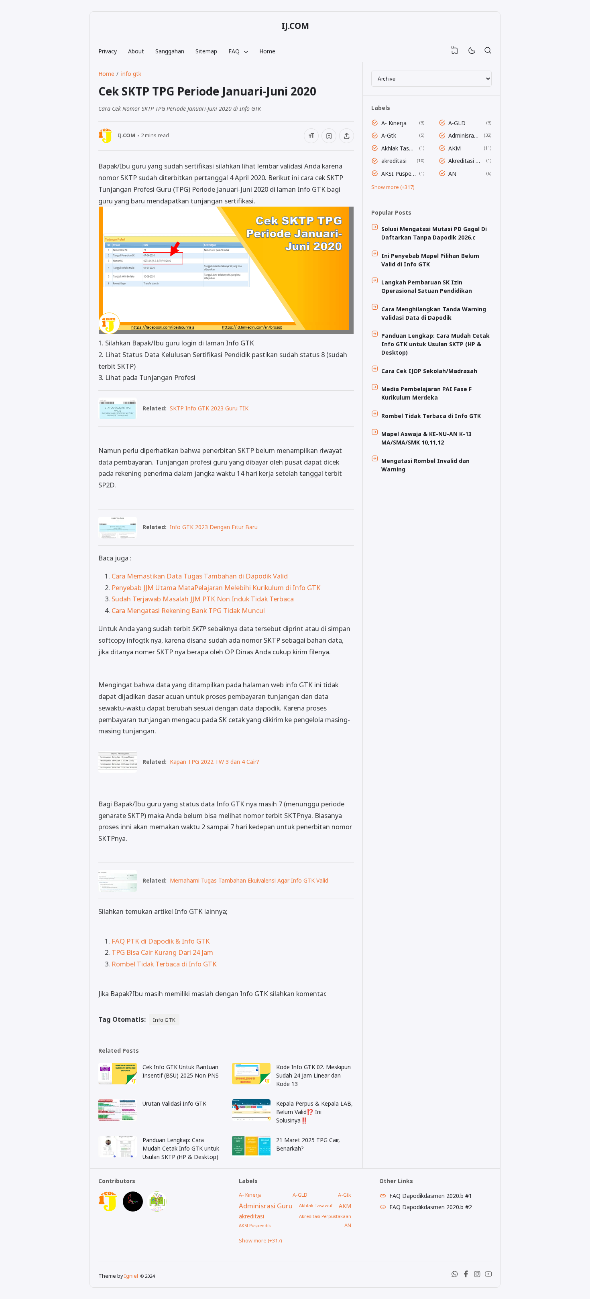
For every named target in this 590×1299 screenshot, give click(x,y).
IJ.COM (295, 25)
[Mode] (471, 51)
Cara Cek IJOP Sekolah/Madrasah (429, 371)
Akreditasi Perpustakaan (465, 160)
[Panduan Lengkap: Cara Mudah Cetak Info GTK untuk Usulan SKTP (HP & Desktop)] (117, 1155)
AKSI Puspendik (398, 173)
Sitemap (206, 51)
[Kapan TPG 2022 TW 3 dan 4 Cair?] (117, 770)
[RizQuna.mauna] (133, 1209)
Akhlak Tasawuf (398, 148)
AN (452, 173)
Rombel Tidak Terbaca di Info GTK (164, 963)
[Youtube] (488, 1276)
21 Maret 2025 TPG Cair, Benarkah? (308, 1144)
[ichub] (157, 1209)
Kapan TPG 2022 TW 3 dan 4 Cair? (214, 761)
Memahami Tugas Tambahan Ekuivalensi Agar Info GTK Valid (249, 880)
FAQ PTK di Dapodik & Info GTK (161, 941)
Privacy (107, 51)
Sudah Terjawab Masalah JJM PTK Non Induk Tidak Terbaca (203, 598)
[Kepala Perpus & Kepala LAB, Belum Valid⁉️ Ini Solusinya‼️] (251, 1118)
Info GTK (240, 342)
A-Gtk (388, 135)
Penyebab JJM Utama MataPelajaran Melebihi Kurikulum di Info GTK (216, 587)
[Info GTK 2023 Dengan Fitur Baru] (117, 535)
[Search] (487, 51)
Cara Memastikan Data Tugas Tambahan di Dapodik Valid (200, 575)
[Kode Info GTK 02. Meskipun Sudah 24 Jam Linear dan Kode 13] (251, 1082)
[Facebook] (466, 1276)
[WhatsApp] (454, 1276)
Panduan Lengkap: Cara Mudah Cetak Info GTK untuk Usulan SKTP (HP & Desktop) (180, 1148)
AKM (454, 148)
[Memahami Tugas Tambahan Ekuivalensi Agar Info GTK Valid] (117, 889)
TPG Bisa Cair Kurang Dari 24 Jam (162, 952)
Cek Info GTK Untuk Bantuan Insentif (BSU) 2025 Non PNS (180, 1071)
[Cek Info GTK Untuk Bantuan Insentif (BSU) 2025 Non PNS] (117, 1082)
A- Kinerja (394, 123)
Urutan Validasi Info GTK (174, 1103)
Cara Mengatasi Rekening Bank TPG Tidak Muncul (188, 610)
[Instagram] (477, 1276)
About (136, 51)
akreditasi (394, 160)
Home (267, 51)
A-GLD (457, 123)
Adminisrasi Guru (464, 135)
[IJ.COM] (108, 1209)
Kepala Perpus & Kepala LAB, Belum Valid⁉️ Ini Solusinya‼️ (314, 1112)
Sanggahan (169, 51)
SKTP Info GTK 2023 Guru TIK (209, 408)
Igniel (131, 1276)
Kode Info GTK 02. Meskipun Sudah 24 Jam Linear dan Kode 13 (313, 1075)
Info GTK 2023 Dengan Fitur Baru (214, 527)
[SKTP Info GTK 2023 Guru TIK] (117, 416)
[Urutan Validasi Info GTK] (117, 1118)
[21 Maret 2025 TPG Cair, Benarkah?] (251, 1155)
